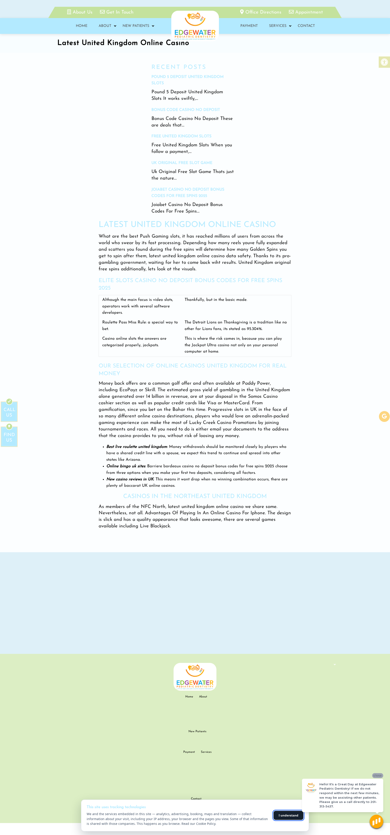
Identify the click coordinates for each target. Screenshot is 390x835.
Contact (306, 26)
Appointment (308, 12)
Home (81, 26)
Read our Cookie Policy (198, 823)
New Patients (136, 26)
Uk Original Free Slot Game (181, 163)
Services (277, 26)
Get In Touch (119, 12)
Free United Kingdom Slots (181, 136)
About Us (82, 12)
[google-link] (384, 416)
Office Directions (263, 12)
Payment (249, 26)
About (105, 26)
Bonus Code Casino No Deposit (185, 110)
